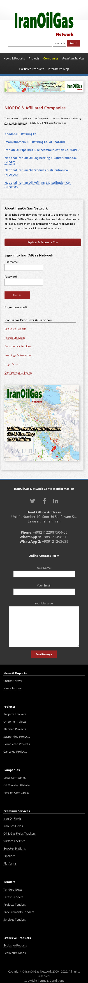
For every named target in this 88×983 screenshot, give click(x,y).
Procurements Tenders (18, 912)
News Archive (12, 688)
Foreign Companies (16, 793)
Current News (12, 681)
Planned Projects (14, 729)
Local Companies (14, 778)
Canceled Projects (15, 751)
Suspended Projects (16, 736)
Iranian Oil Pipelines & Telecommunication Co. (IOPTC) (42, 150)
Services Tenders (14, 919)
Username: (12, 262)
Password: (11, 276)
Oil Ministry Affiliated (17, 785)
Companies (44, 118)
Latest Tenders (13, 897)
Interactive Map (58, 69)
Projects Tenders (14, 904)
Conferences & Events (18, 372)
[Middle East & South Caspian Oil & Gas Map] (42, 461)
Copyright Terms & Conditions (44, 980)
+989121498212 (55, 537)
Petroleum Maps (15, 338)
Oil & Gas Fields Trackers (19, 833)
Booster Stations (14, 848)
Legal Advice (12, 364)
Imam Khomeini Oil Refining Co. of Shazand (35, 142)
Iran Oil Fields (12, 818)
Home (28, 118)
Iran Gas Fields (13, 826)
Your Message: (44, 603)
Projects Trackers (14, 714)
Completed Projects (16, 744)
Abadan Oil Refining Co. (21, 134)
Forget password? (16, 307)
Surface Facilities (14, 841)
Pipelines (9, 856)
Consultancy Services (18, 346)
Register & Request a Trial (43, 242)
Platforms (9, 863)
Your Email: (44, 585)
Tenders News (12, 889)
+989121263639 (55, 541)
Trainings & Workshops (19, 355)
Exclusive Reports (15, 329)
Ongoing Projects (14, 721)
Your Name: (44, 567)
